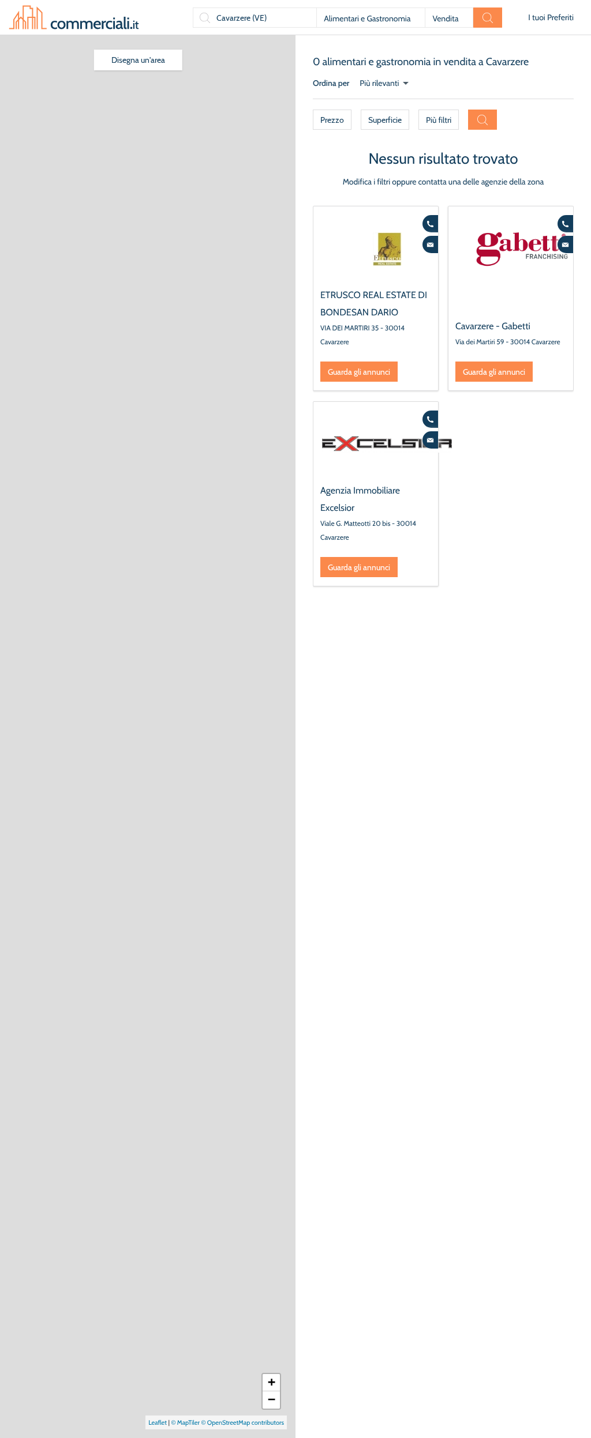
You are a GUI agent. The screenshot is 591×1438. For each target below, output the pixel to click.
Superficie (385, 120)
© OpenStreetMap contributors (242, 1422)
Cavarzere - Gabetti (492, 326)
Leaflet (157, 1422)
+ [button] (271, 1382)
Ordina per (331, 83)
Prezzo (332, 120)
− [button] (271, 1399)
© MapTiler (185, 1422)
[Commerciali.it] (74, 17)
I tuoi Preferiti (551, 17)
